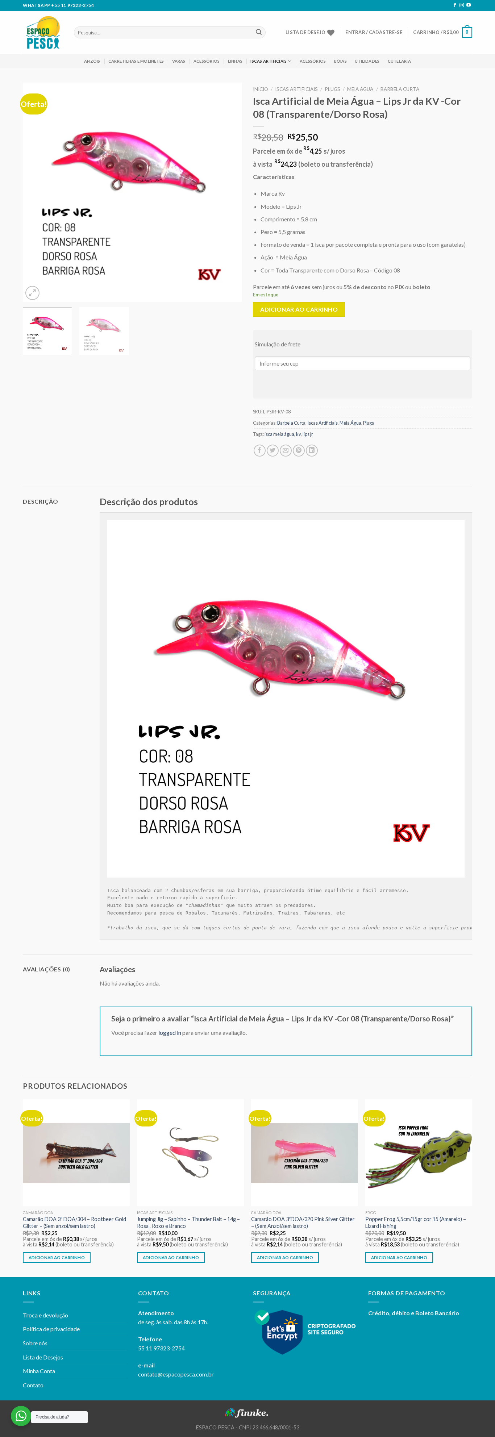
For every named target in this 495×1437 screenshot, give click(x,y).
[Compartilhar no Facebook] (260, 451)
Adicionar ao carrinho (299, 309)
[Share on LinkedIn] (312, 451)
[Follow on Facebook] (455, 5)
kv (298, 434)
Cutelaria (399, 61)
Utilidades (367, 61)
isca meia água (279, 434)
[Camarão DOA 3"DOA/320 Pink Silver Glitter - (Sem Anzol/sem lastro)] (304, 1152)
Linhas (235, 61)
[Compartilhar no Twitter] (273, 451)
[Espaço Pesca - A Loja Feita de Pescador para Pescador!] (43, 32)
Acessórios (207, 61)
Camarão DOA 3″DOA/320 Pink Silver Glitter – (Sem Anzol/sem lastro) (303, 1222)
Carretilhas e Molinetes (136, 61)
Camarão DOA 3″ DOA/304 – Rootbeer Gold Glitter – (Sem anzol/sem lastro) (74, 1222)
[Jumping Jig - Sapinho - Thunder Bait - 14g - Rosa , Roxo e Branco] (190, 1152)
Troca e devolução (45, 1315)
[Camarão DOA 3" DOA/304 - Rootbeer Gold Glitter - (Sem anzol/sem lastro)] (76, 1152)
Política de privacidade (51, 1328)
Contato (33, 1385)
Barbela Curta (399, 89)
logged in (169, 1032)
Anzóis (92, 61)
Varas (179, 61)
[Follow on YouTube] (468, 5)
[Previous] (36, 192)
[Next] (228, 192)
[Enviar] (259, 32)
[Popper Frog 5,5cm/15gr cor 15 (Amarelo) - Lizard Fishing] (418, 1152)
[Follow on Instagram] (461, 5)
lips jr (308, 434)
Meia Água (360, 89)
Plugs (332, 89)
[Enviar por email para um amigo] (286, 451)
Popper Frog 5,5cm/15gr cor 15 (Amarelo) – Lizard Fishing (415, 1222)
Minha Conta (39, 1370)
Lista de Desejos (43, 1357)
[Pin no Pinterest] (299, 451)
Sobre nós (35, 1343)
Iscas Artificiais (268, 61)
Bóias (340, 61)
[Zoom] (32, 293)
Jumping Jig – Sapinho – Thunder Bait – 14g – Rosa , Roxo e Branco (188, 1222)
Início (260, 89)
